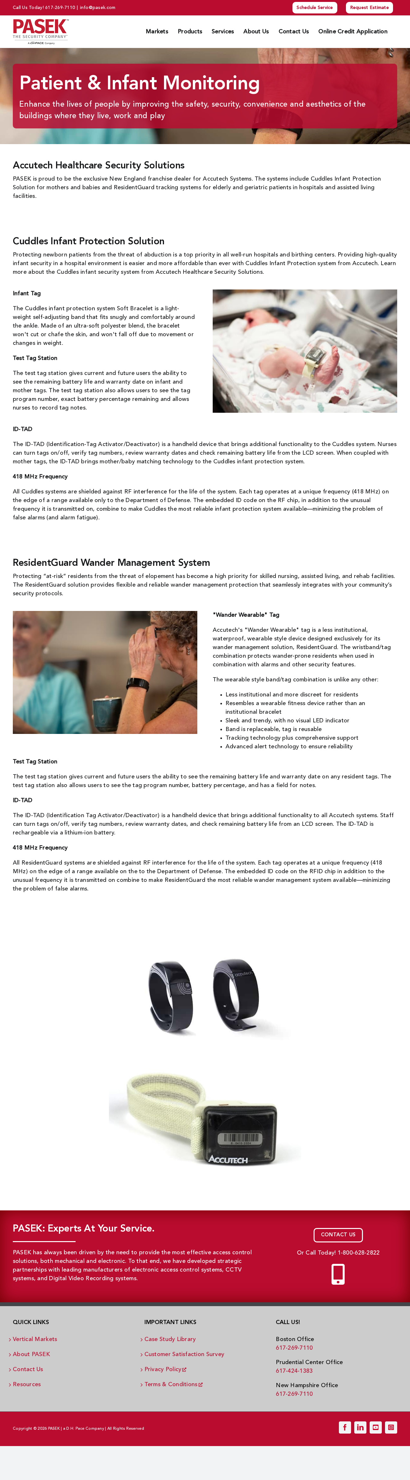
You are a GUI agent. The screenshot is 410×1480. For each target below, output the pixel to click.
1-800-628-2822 (359, 1253)
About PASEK (31, 1354)
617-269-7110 (60, 7)
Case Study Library (170, 1339)
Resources (27, 1384)
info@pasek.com (98, 7)
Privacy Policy (163, 1369)
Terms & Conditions (171, 1384)
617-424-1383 (294, 1371)
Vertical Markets (35, 1339)
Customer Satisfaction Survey (184, 1354)
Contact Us (28, 1369)
